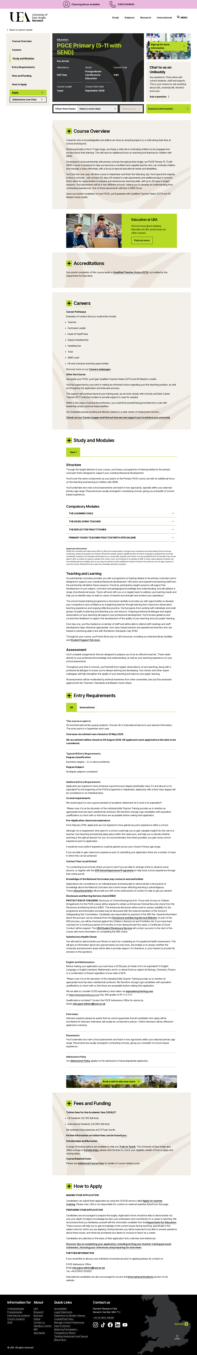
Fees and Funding (21, 75)
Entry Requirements (23, 67)
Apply (15, 92)
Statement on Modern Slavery (69, 1315)
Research (145, 17)
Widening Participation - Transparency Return (66, 1331)
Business (38, 1315)
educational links (83, 890)
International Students (140, 1276)
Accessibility (60, 1308)
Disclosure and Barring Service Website (134, 917)
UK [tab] (71, 707)
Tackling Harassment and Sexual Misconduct (71, 1338)
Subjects (130, 17)
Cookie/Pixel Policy (64, 1319)
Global (37, 1319)
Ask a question (158, 96)
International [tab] (87, 707)
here (123, 1135)
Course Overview (22, 41)
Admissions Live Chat (24, 99)
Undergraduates (15, 1308)
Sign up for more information (160, 46)
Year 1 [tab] (73, 452)
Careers (16, 49)
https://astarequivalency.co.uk (84, 995)
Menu (184, 17)
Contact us (39, 1322)
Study (115, 17)
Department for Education (161, 1222)
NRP (43, 1329)
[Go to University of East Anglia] (28, 17)
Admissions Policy (80, 1060)
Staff (9, 1322)
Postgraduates (14, 1312)
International (164, 17)
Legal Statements (63, 1312)
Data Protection (62, 1325)
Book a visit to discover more (119, 1081)
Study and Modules (23, 58)
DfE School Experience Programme (114, 870)
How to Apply (19, 84)
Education (62, 39)
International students (18, 1315)
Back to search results (21, 29)
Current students (16, 1319)
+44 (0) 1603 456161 (103, 1317)
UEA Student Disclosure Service (114, 928)
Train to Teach (127, 1146)
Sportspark (43, 1332)
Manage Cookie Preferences (69, 1322)
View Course (129, 108)
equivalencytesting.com (139, 991)
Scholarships (91, 1150)
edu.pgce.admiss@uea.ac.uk (89, 1003)
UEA (36, 1308)
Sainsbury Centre (43, 1325)
